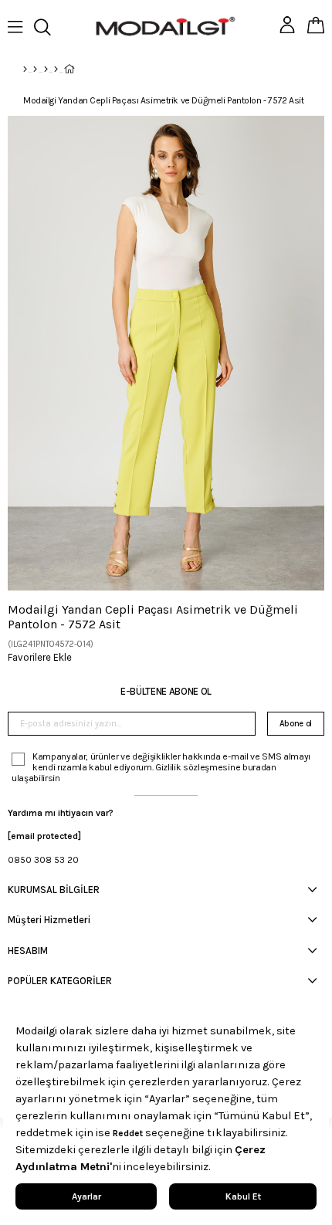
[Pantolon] (56, 69)
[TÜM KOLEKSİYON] (35, 69)
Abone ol (295, 724)
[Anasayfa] (25, 69)
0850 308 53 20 (43, 859)
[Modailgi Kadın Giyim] (46, 69)
